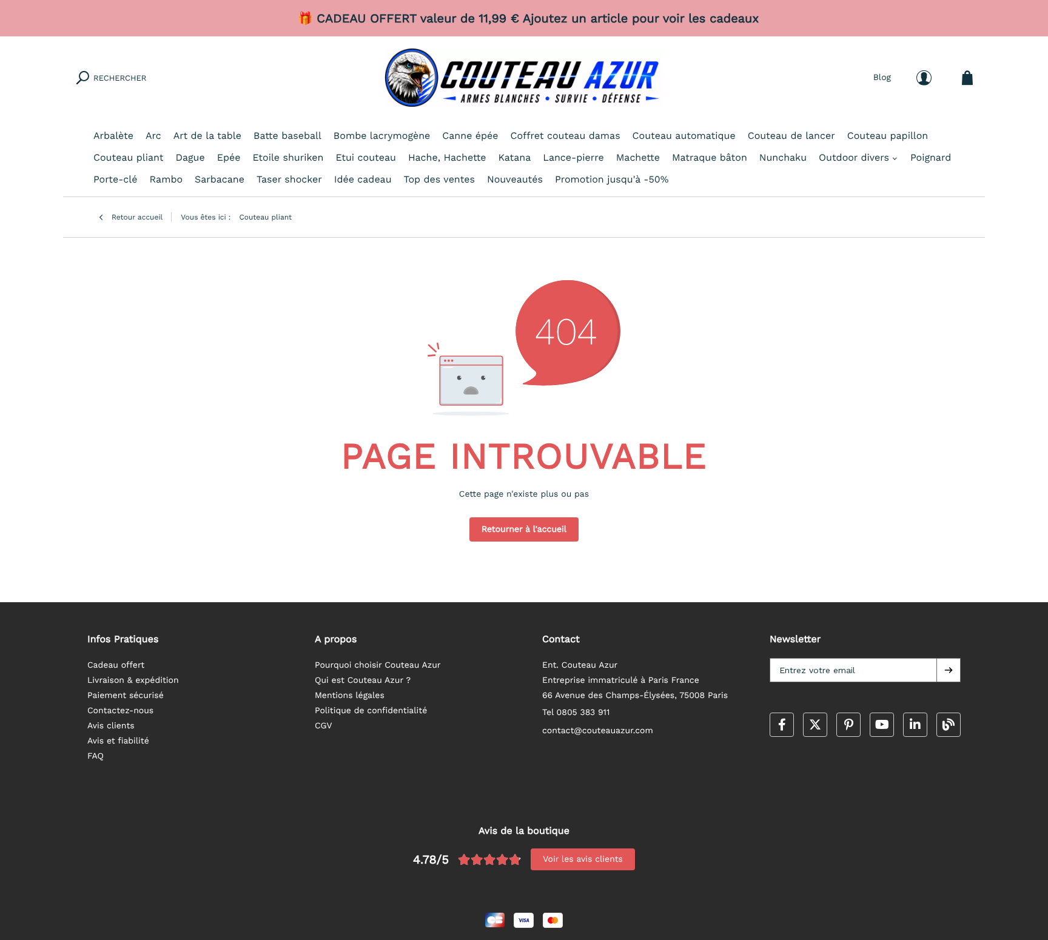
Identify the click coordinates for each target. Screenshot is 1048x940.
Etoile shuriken (287, 157)
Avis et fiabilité (118, 741)
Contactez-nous (120, 711)
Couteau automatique (684, 135)
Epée (229, 157)
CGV (323, 726)
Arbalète (113, 135)
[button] (948, 670)
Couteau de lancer (791, 135)
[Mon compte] (924, 78)
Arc (153, 135)
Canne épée (470, 135)
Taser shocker (289, 179)
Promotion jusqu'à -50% (612, 179)
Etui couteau (365, 157)
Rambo (166, 179)
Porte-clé (115, 179)
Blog (882, 77)
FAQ (95, 756)
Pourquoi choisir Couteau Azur (378, 665)
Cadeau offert (115, 665)
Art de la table (207, 135)
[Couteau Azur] (524, 78)
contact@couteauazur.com (597, 731)
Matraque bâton (709, 157)
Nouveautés (515, 179)
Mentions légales (350, 695)
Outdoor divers (854, 157)
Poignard (930, 157)
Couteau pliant (128, 157)
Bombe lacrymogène (382, 135)
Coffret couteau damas (565, 135)
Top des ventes (439, 179)
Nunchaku (783, 157)
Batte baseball (287, 135)
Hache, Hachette (447, 157)
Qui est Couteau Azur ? (363, 680)
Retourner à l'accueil (524, 529)
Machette (638, 157)
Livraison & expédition (133, 680)
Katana (515, 157)
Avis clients (111, 726)
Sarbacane (219, 179)
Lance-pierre (573, 157)
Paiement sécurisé (125, 695)
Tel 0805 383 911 (576, 712)
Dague (190, 157)
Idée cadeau (363, 179)
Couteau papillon (887, 135)
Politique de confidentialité (371, 711)
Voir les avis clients (583, 859)
